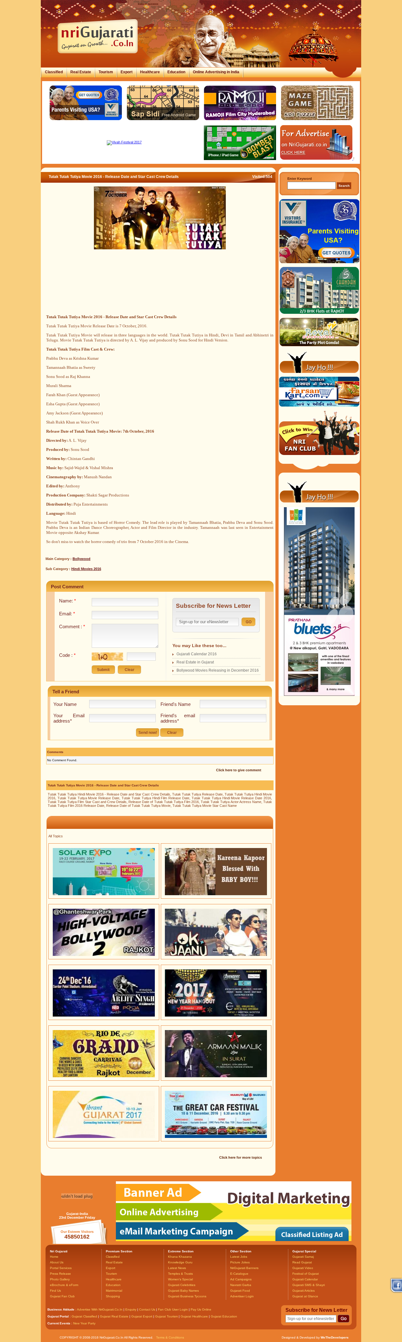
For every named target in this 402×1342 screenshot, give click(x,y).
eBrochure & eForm (64, 1285)
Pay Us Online (201, 1309)
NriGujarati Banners (244, 1268)
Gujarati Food (240, 1290)
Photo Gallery (60, 1279)
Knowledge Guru (180, 1262)
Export (127, 72)
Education (176, 72)
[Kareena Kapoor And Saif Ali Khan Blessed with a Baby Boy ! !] (216, 894)
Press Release (60, 1273)
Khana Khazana (180, 1256)
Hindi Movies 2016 (86, 569)
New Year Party (84, 1323)
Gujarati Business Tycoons (187, 1296)
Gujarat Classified (84, 1316)
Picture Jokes (240, 1262)
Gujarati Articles (303, 1290)
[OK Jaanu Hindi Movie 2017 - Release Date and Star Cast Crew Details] (216, 955)
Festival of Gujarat (305, 1273)
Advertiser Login (242, 1296)
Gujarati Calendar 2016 (197, 654)
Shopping (113, 1296)
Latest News (177, 1268)
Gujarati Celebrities (181, 1285)
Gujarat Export (141, 1316)
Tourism (106, 72)
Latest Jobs (238, 1256)
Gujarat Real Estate (114, 1316)
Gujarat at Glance (305, 1296)
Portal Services (61, 1268)
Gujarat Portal (58, 1316)
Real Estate (80, 72)
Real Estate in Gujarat (195, 662)
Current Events (58, 1323)
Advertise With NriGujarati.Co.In (99, 1309)
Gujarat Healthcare (194, 1316)
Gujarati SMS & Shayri (308, 1285)
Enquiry (131, 1309)
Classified (54, 72)
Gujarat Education (224, 1316)
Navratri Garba (240, 1285)
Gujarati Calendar (305, 1279)
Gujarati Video (302, 1268)
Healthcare (150, 72)
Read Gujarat (302, 1262)
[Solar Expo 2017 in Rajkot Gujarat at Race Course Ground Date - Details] (104, 894)
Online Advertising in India (216, 72)
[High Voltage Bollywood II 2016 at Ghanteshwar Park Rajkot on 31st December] (104, 955)
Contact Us (147, 1309)
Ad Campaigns (241, 1279)
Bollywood (81, 559)
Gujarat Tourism (166, 1316)
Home (54, 1256)
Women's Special (180, 1279)
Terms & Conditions (170, 1337)
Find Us (55, 1290)
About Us (56, 1262)
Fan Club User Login (173, 1309)
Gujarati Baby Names (183, 1290)
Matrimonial (114, 1290)
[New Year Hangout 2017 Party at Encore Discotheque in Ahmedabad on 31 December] (216, 1015)
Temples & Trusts (180, 1273)
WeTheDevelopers (335, 1337)
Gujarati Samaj (303, 1256)
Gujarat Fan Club (62, 1296)
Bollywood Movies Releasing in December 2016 (218, 670)
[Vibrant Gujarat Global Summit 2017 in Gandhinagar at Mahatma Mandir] (104, 1137)
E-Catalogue (239, 1273)
